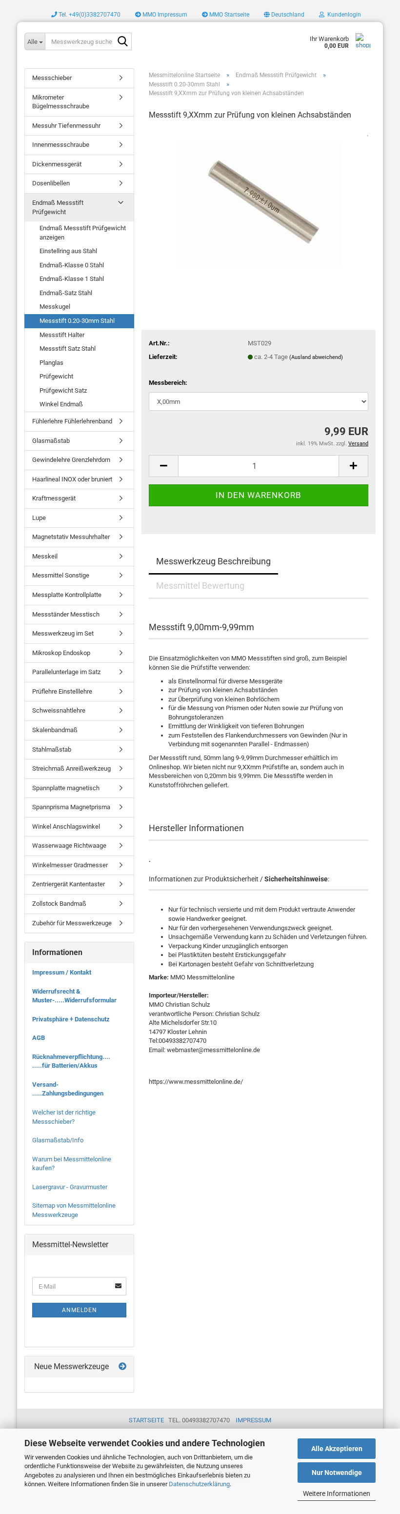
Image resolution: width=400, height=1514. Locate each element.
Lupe (39, 517)
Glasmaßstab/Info (57, 1140)
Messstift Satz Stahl (68, 348)
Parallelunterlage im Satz (66, 672)
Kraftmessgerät (54, 498)
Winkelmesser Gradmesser (70, 865)
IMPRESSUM (253, 1420)
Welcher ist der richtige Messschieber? (64, 1117)
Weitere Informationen (336, 1493)
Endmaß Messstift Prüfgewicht (57, 207)
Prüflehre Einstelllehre (62, 691)
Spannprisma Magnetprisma (71, 807)
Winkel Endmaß (61, 404)
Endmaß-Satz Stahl (66, 293)
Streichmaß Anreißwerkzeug (71, 768)
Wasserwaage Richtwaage (69, 845)
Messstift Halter (62, 335)
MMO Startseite (228, 14)
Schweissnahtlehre (58, 710)
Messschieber (52, 77)
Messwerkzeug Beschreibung (213, 561)
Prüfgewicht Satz (63, 390)
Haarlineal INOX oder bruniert (72, 479)
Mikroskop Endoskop (61, 653)
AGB (38, 1037)
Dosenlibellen (51, 183)
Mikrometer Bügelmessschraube (60, 102)
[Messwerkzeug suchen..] (122, 42)
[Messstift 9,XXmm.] (258, 202)
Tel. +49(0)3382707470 (88, 14)
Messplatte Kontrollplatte (66, 594)
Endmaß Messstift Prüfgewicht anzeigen (83, 232)
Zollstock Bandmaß (59, 903)
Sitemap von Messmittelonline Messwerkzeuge (74, 1210)
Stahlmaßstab (51, 749)
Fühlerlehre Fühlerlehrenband (72, 421)
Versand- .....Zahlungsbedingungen (67, 1089)
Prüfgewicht (56, 376)
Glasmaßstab (51, 440)
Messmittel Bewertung (200, 585)
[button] (284, 14)
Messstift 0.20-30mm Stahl (77, 320)
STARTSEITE (146, 1420)
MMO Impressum (164, 14)
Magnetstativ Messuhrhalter (71, 536)
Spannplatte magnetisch (66, 788)
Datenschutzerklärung (199, 1484)
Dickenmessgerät (56, 164)
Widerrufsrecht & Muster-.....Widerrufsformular (74, 996)
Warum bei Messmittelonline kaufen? (71, 1163)
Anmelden (79, 1310)
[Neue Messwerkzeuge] (122, 1367)
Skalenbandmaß (55, 730)
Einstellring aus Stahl (68, 251)
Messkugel (55, 306)
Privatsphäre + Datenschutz (71, 1019)
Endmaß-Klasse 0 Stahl (72, 265)
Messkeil (45, 556)
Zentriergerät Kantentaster (68, 884)
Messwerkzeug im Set (63, 633)
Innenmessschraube (60, 144)
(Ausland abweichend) (316, 357)
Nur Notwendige (337, 1472)
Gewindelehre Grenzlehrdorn (71, 459)
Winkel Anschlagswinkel (66, 826)
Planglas (51, 362)
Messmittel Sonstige (60, 575)
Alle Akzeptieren (336, 1449)
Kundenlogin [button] (342, 14)
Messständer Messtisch (66, 614)
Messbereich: (168, 382)
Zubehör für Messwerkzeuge (72, 923)
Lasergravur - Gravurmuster (69, 1187)
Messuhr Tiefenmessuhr (66, 125)
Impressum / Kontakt (61, 972)
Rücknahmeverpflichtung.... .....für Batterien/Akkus (71, 1061)
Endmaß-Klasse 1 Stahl (72, 278)
